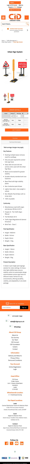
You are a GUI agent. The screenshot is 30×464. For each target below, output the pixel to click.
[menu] (3, 17)
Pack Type (19, 113)
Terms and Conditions (15, 360)
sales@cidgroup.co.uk (17, 321)
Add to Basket (16, 130)
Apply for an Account (15, 10)
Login (15, 369)
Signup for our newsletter (17, 304)
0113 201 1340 (17, 316)
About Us (21, 5)
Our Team (15, 340)
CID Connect (15, 342)
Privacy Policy (15, 358)
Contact (15, 349)
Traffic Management (12, 40)
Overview (15, 138)
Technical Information (15, 142)
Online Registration (15, 367)
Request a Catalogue (15, 7)
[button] (27, 24)
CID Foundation (15, 344)
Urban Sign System (6, 42)
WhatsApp (17, 327)
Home (3, 40)
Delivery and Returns (15, 356)
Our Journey (15, 337)
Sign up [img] (24, 307)
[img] (6, 443)
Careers (15, 347)
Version (12, 113)
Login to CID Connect (12, 5)
